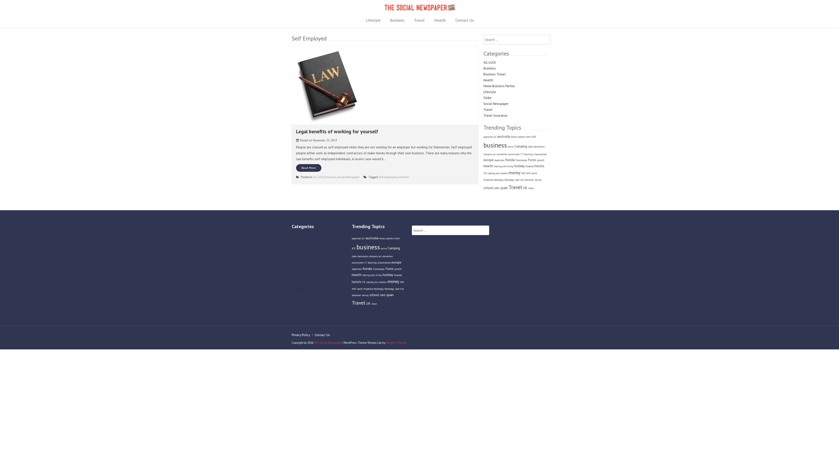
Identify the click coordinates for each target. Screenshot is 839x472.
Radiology (509, 179)
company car (490, 154)
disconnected (540, 154)
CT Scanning (526, 154)
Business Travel (495, 74)
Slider (488, 98)
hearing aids (500, 166)
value (531, 188)
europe (489, 160)
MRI (523, 173)
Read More (309, 168)
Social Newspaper (348, 177)
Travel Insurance (495, 115)
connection (502, 154)
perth (534, 173)
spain (504, 188)
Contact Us (464, 20)
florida (510, 160)
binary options (518, 136)
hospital (530, 166)
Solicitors (403, 177)
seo (496, 188)
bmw (528, 136)
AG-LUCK (318, 177)
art (495, 136)
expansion (499, 160)
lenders (504, 173)
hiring (510, 166)
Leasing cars (493, 173)
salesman (529, 179)
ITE (485, 173)
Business (397, 20)
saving (538, 179)
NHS (528, 173)
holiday (519, 166)
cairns (511, 146)
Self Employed (387, 177)
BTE (534, 136)
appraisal (488, 136)
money (514, 172)
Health (440, 20)
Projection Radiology (494, 179)
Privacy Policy (301, 335)
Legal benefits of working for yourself (337, 131)
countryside (514, 154)
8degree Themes (396, 343)
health (488, 166)
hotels (539, 166)
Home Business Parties (499, 86)
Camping (521, 146)
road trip (519, 179)
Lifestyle (373, 20)
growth (540, 160)
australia (503, 136)
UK (525, 188)
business (495, 145)
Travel (419, 20)
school (488, 188)
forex (532, 160)
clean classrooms (536, 146)
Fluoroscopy (521, 160)
